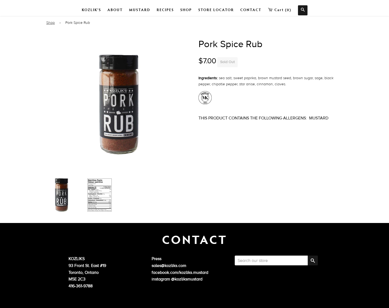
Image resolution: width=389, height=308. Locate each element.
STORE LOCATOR (216, 9)
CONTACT (250, 9)
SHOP (186, 9)
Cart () (282, 9)
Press (156, 258)
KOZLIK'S (91, 9)
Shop (50, 22)
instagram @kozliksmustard (177, 279)
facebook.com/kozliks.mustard (180, 272)
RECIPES (165, 9)
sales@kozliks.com (169, 265)
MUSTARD (139, 9)
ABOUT (115, 9)
